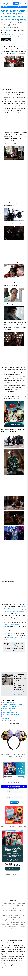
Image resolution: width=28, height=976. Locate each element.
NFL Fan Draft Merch (9, 708)
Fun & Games (6, 6)
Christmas (7, 36)
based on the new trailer (11, 624)
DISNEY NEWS (5, 718)
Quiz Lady (22, 389)
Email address (14, 795)
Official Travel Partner (14, 782)
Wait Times (13, 6)
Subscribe (15, 3)
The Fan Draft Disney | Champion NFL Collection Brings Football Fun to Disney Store (14, 906)
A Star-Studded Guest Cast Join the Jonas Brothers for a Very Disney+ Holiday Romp (13, 15)
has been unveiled (12, 620)
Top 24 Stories (21, 6)
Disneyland (13, 631)
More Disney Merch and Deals (14, 759)
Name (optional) (14, 788)
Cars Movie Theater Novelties (11, 706)
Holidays (11, 36)
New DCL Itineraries (8, 702)
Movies (9, 34)
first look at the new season (15, 611)
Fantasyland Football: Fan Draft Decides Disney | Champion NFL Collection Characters (14, 927)
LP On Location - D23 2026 (10, 716)
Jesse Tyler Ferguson (18, 36)
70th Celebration (9, 633)
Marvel (6, 626)
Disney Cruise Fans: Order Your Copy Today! (14, 826)
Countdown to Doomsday (10, 712)
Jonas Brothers (15, 34)
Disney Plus (5, 34)
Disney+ (13, 53)
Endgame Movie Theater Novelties (12, 704)
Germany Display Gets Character (12, 710)
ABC (6, 618)
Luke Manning (7, 30)
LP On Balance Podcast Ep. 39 (11, 714)
